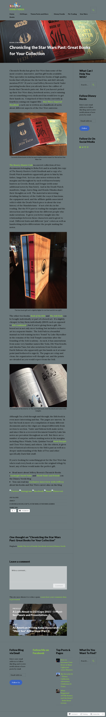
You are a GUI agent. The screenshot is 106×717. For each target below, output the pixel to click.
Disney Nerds (17, 9)
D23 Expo (23, 14)
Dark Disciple (59, 441)
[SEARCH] (93, 10)
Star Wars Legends (47, 504)
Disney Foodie (59, 14)
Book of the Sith (38, 316)
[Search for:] (87, 85)
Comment (59, 586)
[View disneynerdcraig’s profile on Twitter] (83, 147)
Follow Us (16, 682)
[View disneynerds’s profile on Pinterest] (88, 147)
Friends (56, 475)
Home (12, 14)
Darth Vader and (44, 475)
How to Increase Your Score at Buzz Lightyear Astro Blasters (67, 665)
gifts (27, 504)
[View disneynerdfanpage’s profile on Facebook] (80, 147)
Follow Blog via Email (17, 651)
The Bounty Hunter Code (21, 165)
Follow (84, 128)
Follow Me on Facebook (41, 651)
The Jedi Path (56, 316)
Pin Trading (72, 14)
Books (12, 17)
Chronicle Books (17, 504)
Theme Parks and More (39, 14)
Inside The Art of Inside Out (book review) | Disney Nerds (41, 546)
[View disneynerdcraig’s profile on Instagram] (85, 147)
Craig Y (12, 501)
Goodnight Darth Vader (21, 475)
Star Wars (84, 14)
